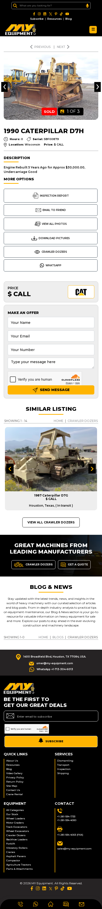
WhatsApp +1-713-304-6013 (55, 669)
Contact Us (13, 790)
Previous (42, 47)
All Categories (15, 810)
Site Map (11, 785)
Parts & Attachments (19, 868)
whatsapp (53, 265)
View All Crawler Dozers (51, 522)
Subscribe (37, 19)
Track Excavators (16, 826)
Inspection (64, 769)
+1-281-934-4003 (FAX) (70, 834)
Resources (54, 19)
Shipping (63, 773)
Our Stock (12, 814)
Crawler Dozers (54, 251)
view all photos (54, 224)
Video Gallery (14, 773)
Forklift (10, 843)
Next (61, 47)
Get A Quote (77, 564)
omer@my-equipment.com (54, 663)
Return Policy (15, 781)
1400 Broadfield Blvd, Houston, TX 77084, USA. (54, 656)
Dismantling (65, 760)
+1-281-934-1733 (66, 816)
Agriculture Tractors (18, 864)
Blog (68, 19)
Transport (63, 764)
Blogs (57, 637)
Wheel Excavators (17, 831)
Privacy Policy (15, 777)
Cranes (10, 852)
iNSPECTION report (54, 195)
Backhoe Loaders (16, 839)
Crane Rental (14, 794)
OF (73, 111)
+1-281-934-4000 (66, 820)
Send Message (54, 390)
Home (58, 421)
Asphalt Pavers (16, 856)
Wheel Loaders (15, 818)
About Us (12, 760)
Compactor (13, 860)
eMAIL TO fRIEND (54, 210)
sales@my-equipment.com (74, 848)
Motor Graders (15, 822)
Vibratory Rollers (16, 847)
